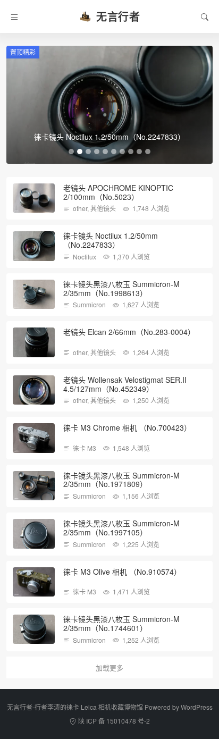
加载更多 (109, 667)
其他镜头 (103, 208)
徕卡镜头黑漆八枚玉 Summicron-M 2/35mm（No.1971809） (121, 480)
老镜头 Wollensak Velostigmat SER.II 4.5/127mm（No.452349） (125, 384)
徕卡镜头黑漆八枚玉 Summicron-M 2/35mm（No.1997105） (121, 528)
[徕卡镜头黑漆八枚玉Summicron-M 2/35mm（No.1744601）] (34, 629)
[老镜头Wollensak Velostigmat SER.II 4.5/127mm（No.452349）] (34, 390)
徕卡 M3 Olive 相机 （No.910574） (122, 571)
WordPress (197, 706)
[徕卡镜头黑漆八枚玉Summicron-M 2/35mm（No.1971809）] (34, 485)
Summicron (89, 304)
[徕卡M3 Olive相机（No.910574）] (34, 582)
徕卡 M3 (84, 447)
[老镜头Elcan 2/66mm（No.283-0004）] (34, 342)
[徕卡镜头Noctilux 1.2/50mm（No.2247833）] (34, 246)
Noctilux (84, 256)
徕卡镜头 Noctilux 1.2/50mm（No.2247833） (110, 240)
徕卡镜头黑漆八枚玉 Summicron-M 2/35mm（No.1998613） (121, 288)
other (80, 208)
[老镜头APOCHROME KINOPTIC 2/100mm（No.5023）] (34, 198)
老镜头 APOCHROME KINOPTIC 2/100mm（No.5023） (118, 192)
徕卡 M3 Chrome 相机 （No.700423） (127, 427)
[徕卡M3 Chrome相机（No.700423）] (34, 437)
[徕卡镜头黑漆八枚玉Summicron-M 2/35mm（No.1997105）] (34, 533)
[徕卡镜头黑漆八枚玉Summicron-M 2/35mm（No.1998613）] (34, 294)
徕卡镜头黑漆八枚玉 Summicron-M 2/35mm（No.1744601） (121, 623)
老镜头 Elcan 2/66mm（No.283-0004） (129, 331)
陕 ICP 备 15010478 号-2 (114, 720)
